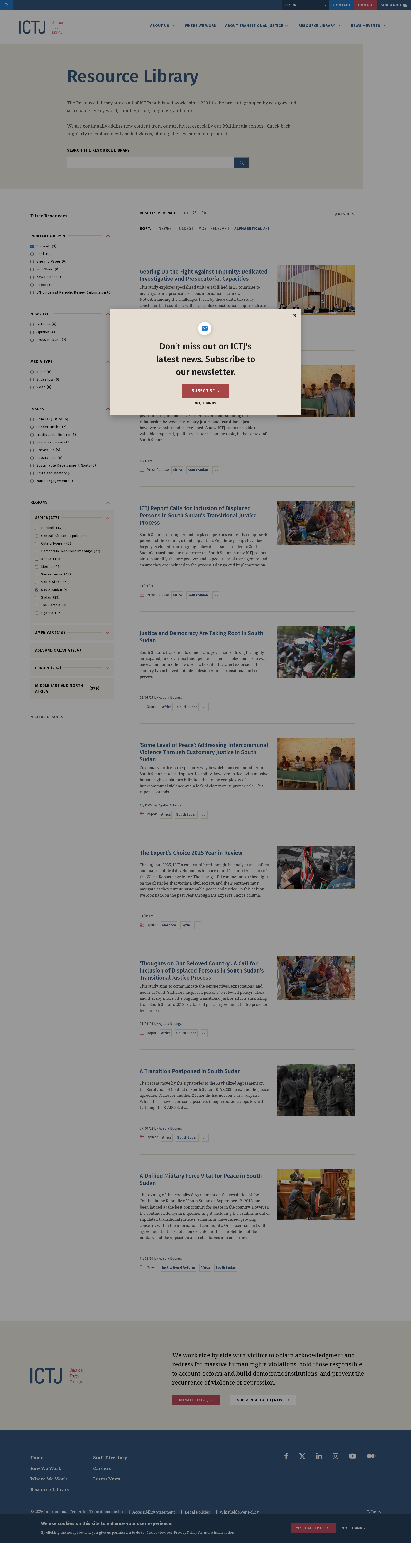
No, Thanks (205, 403)
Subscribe (204, 390)
